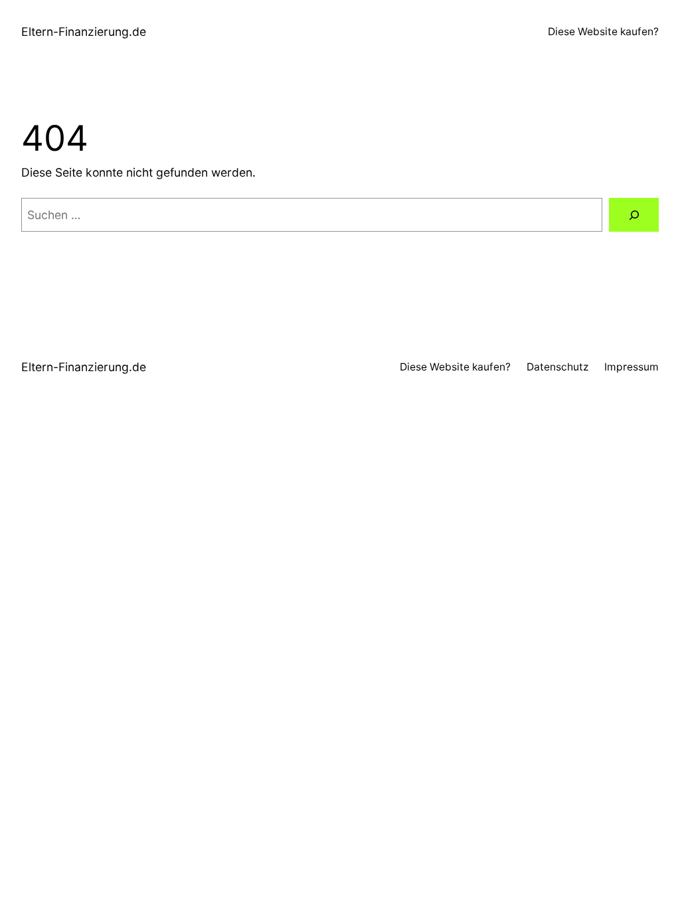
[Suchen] (634, 215)
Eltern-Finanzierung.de (83, 32)
